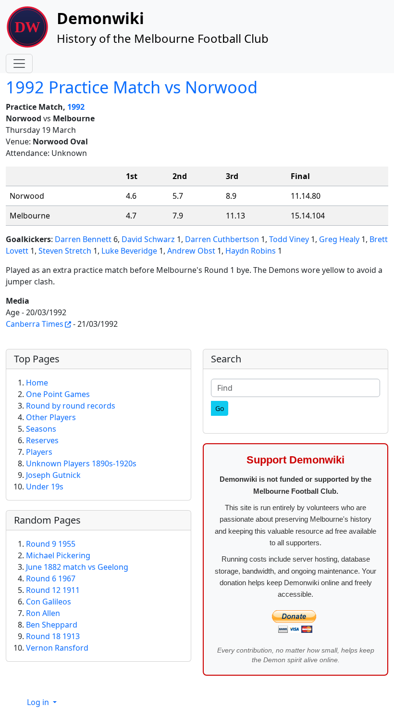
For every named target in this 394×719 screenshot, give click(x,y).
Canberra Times (34, 324)
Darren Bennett (83, 239)
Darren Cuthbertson (222, 239)
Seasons (41, 429)
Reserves (42, 440)
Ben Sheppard (51, 624)
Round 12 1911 (53, 590)
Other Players (51, 417)
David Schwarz (148, 239)
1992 (76, 107)
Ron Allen (43, 613)
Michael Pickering (58, 555)
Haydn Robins (250, 250)
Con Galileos (48, 601)
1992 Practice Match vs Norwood (132, 87)
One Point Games (58, 394)
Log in (39, 702)
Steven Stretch (64, 250)
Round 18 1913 (53, 636)
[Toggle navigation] (19, 63)
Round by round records (70, 405)
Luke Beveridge (129, 250)
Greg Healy (339, 239)
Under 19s (44, 486)
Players (39, 452)
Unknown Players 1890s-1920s (81, 463)
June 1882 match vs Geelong (77, 567)
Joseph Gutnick (53, 475)
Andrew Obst (191, 250)
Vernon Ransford (57, 647)
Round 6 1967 (50, 578)
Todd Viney (289, 239)
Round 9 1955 (50, 544)
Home (37, 382)
